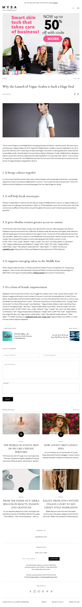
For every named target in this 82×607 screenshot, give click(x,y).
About (44, 602)
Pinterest (47, 591)
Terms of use (74, 602)
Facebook (30, 591)
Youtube (39, 591)
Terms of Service (47, 577)
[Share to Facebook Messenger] (78, 94)
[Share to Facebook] (74, 94)
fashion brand (39, 273)
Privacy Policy (34, 577)
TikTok (51, 591)
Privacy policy (58, 602)
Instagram (34, 591)
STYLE (5, 78)
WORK (55, 3)
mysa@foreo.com (41, 537)
